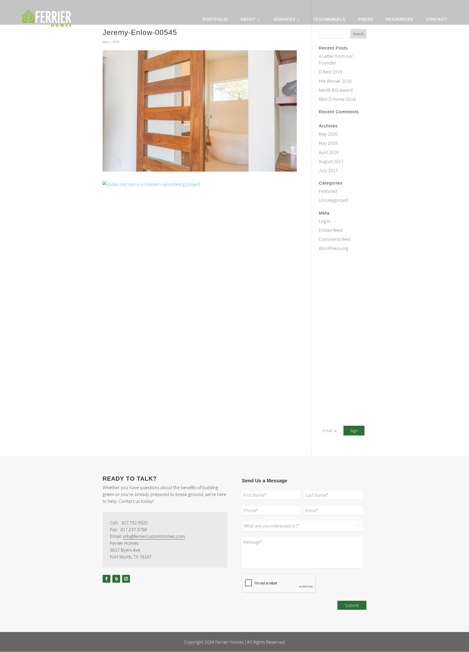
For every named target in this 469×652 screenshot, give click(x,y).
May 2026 (328, 134)
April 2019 (329, 152)
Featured (328, 191)
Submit (352, 605)
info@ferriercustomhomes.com (348, 269)
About (248, 19)
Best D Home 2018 (337, 99)
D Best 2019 (330, 72)
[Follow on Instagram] (126, 579)
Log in (324, 221)
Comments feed (335, 239)
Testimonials (329, 19)
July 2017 (328, 170)
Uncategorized (333, 200)
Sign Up (354, 431)
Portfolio (215, 19)
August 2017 (331, 161)
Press (365, 19)
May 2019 (328, 143)
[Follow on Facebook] (106, 579)
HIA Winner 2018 (335, 81)
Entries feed (330, 230)
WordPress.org (333, 248)
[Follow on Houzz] (116, 579)
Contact (436, 19)
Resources (399, 19)
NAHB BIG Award (336, 90)
